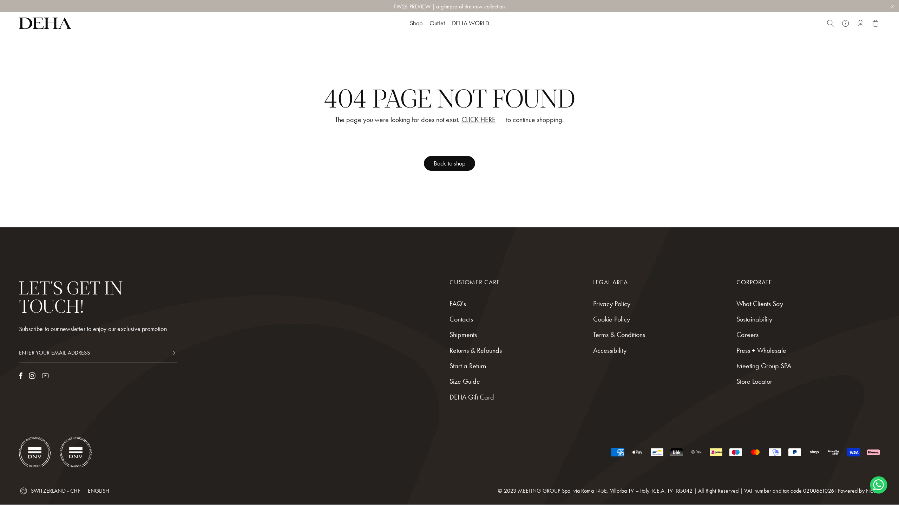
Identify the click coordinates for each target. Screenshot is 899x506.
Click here (478, 119)
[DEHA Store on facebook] (20, 375)
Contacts (461, 319)
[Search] (830, 23)
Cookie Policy (611, 319)
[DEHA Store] (45, 23)
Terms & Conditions (619, 334)
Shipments (463, 334)
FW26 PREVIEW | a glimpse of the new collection (449, 6)
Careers (747, 334)
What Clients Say (759, 303)
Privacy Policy (611, 303)
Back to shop (449, 163)
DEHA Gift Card (472, 397)
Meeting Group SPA (763, 365)
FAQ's (458, 303)
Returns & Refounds (476, 350)
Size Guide (465, 381)
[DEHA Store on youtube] (45, 375)
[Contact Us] (845, 23)
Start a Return (468, 365)
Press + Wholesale (761, 350)
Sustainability (754, 319)
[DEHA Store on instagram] (32, 375)
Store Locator (754, 381)
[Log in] (860, 23)
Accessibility (609, 350)
